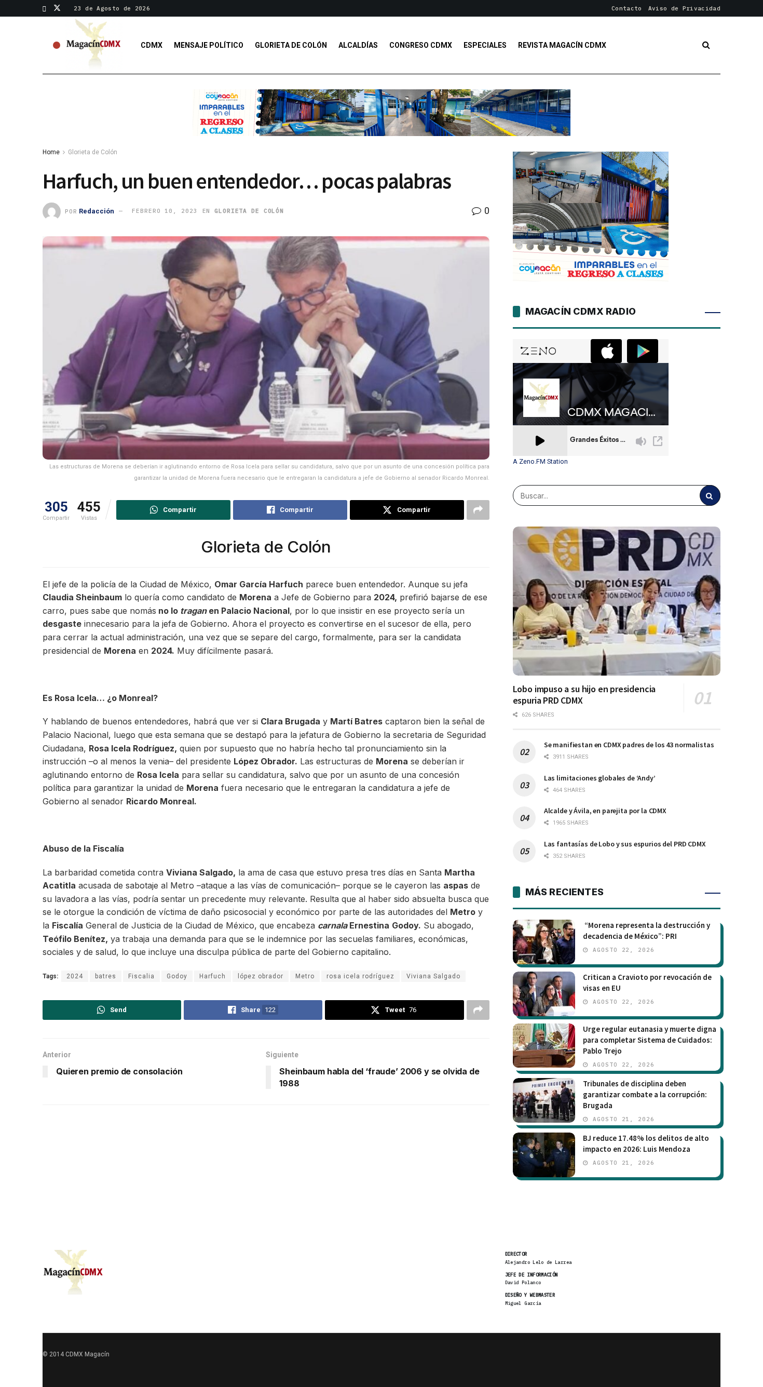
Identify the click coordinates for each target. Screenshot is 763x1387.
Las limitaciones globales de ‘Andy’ (600, 778)
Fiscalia (141, 976)
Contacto (626, 8)
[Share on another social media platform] (478, 510)
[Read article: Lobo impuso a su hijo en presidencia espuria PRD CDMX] (616, 601)
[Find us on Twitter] (57, 8)
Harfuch (212, 976)
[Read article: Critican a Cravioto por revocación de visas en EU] (544, 994)
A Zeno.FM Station (540, 461)
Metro (305, 976)
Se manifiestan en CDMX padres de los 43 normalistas (629, 744)
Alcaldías (358, 45)
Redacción (96, 210)
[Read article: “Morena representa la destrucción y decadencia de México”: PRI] (544, 942)
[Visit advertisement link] (381, 120)
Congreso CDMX (420, 45)
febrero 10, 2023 (164, 210)
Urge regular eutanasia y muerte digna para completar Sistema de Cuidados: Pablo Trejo (649, 1040)
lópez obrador (260, 976)
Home (51, 152)
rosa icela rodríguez (360, 976)
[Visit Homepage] (93, 45)
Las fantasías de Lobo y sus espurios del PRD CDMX (625, 844)
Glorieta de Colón (291, 45)
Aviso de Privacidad (684, 8)
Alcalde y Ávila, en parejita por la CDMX (605, 810)
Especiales (485, 45)
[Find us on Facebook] (44, 8)
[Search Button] (706, 45)
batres (105, 976)
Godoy (177, 976)
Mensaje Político (208, 45)
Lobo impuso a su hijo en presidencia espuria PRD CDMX (584, 695)
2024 (74, 976)
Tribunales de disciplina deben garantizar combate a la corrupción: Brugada (645, 1094)
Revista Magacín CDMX (562, 45)
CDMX (151, 45)
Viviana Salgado (433, 976)
